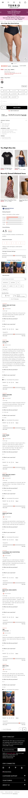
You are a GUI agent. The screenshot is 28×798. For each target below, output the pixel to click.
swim (14, 21)
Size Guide (24, 86)
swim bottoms (20, 21)
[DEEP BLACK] (2, 82)
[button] (13, 63)
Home (1, 21)
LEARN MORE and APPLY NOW (9, 756)
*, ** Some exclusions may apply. (9, 793)
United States (7, 771)
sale (5, 21)
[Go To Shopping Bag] (25, 2)
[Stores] (14, 2)
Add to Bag (17, 107)
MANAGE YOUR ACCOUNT (8, 757)
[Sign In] (19, 2)
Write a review (15, 66)
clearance (9, 21)
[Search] (8, 2)
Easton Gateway (13, 104)
